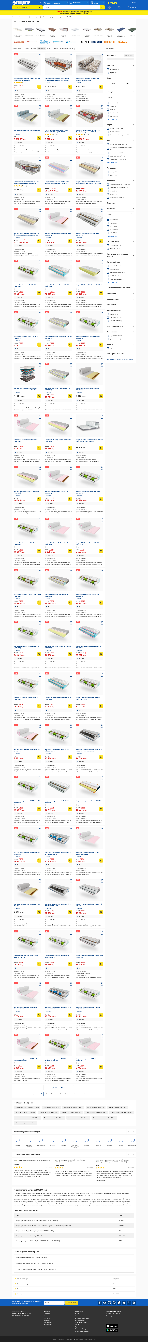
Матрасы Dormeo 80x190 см (117, 1107)
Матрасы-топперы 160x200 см (53, 1118)
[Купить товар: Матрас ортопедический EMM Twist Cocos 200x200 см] (39, 912)
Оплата (77, 1313)
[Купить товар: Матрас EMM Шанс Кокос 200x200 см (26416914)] (101, 241)
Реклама (46, 1327)
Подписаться (72, 1302)
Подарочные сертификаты (83, 1327)
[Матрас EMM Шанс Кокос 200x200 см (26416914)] (89, 219)
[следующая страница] (84, 1094)
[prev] (128, 1132)
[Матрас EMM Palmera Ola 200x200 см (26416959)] (89, 580)
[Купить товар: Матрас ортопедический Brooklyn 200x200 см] (39, 138)
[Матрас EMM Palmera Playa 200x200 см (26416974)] (27, 322)
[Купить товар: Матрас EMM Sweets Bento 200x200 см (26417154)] (39, 448)
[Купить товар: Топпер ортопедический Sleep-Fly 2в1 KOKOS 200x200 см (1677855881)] (70, 138)
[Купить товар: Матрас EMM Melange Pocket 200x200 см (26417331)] (70, 396)
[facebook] (100, 1303)
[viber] (114, 1303)
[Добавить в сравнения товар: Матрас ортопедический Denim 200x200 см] (102, 779)
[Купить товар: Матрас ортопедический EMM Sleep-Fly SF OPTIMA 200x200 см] (70, 860)
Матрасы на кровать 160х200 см (78, 1118)
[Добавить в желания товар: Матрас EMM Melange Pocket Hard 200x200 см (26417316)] (71, 312)
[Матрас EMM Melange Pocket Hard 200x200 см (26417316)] (58, 322)
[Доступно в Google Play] (112, 1330)
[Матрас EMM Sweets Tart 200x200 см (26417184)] (58, 477)
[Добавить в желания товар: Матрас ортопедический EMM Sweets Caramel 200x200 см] (40, 983)
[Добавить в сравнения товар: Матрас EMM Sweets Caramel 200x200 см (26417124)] (102, 521)
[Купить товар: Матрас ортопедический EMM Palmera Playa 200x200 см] (101, 706)
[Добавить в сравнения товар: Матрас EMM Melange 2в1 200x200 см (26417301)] (71, 573)
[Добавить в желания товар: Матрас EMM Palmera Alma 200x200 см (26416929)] (102, 312)
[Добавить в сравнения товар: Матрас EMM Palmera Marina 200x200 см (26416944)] (40, 625)
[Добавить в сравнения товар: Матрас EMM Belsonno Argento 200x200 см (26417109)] (71, 676)
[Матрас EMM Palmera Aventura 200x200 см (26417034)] (27, 580)
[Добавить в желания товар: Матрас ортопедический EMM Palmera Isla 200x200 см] (40, 777)
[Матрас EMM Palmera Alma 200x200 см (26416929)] (89, 322)
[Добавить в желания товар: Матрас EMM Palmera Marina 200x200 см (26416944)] (40, 622)
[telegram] (124, 1303)
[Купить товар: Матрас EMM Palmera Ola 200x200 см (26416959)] (101, 603)
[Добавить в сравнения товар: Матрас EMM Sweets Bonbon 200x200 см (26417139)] (71, 521)
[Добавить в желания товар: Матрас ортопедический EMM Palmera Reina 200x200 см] (40, 931)
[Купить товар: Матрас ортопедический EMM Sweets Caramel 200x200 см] (39, 1015)
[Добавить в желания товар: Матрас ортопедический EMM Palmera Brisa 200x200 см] (71, 725)
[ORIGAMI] (84, 42)
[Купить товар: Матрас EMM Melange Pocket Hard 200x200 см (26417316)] (70, 345)
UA (40, 3)
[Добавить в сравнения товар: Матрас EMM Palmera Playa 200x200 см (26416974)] (40, 315)
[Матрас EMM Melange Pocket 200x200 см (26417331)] (58, 374)
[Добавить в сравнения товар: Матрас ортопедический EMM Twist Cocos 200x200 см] (40, 883)
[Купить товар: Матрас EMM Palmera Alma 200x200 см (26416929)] (101, 345)
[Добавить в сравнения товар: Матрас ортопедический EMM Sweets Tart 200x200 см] (40, 728)
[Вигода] (112, 3)
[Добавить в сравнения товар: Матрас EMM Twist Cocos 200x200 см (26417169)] (102, 367)
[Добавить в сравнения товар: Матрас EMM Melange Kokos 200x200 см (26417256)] (40, 470)
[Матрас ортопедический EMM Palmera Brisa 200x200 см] (58, 735)
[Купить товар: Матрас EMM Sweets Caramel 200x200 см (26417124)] (101, 551)
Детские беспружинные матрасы (121, 1112)
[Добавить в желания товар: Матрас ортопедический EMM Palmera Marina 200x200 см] (102, 983)
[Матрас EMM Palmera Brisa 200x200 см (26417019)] (89, 477)
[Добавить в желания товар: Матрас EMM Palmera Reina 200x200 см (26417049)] (40, 673)
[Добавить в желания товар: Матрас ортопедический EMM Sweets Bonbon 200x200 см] (102, 828)
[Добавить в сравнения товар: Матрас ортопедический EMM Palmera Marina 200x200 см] (102, 986)
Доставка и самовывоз (82, 1318)
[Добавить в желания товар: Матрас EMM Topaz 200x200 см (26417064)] (102, 261)
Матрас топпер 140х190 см (95, 1107)
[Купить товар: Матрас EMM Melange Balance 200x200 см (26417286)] (70, 448)
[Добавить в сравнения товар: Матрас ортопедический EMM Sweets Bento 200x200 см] (102, 1037)
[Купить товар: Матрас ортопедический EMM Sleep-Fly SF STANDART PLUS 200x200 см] (101, 757)
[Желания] (119, 7)
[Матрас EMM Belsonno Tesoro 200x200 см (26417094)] (58, 271)
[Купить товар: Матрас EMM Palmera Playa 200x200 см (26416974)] (39, 345)
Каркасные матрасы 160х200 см (96, 1112)
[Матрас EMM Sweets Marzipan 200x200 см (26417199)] (58, 219)
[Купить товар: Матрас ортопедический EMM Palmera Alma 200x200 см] (70, 964)
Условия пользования (113, 1313)
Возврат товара (79, 1320)
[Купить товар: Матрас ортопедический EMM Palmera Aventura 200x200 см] (70, 1067)
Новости (46, 1316)
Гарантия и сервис (80, 1322)
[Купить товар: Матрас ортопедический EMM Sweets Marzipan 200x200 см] (39, 1067)
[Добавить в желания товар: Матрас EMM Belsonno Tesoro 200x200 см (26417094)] (71, 261)
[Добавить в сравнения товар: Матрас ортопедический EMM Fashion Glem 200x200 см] (102, 934)
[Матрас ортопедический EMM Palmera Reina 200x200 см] (27, 941)
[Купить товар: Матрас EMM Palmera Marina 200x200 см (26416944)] (39, 654)
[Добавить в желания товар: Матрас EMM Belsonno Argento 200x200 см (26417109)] (71, 673)
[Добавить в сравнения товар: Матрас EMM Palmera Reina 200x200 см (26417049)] (40, 676)
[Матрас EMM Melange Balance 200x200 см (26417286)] (58, 425)
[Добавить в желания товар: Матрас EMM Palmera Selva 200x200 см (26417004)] (40, 261)
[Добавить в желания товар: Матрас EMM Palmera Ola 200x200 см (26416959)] (102, 570)
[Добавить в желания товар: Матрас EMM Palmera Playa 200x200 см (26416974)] (40, 312)
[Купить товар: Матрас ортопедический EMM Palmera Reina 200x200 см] (39, 964)
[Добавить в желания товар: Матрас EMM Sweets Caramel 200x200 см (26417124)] (102, 519)
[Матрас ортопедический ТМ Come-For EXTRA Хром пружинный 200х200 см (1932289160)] (58, 64)
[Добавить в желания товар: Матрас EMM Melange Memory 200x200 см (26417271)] (71, 622)
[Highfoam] (71, 42)
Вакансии (47, 1320)
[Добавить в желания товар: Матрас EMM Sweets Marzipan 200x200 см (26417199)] (71, 209)
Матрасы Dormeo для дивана (73, 1107)
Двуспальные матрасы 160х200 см (104, 1118)
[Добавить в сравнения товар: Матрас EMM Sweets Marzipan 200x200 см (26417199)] (71, 212)
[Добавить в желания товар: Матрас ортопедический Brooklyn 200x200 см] (40, 106)
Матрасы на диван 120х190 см (25, 1112)
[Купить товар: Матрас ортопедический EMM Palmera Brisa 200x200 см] (70, 757)
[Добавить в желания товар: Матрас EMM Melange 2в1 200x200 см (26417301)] (71, 570)
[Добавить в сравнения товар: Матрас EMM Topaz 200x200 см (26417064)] (102, 264)
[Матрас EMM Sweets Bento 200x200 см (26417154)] (27, 425)
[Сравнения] (109, 7)
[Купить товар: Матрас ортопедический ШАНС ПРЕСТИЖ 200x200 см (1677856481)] (39, 87)
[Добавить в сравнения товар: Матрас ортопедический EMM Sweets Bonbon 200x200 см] (102, 831)
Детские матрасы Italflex (51, 1107)
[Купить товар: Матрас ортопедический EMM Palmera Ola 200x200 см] (39, 860)
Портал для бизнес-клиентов (115, 1316)
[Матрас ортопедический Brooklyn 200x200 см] (27, 116)
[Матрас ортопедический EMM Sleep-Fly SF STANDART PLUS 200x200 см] (89, 735)
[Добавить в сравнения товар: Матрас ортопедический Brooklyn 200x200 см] (40, 109)
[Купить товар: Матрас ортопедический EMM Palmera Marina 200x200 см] (101, 1015)
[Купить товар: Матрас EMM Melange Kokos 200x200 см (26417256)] (39, 499)
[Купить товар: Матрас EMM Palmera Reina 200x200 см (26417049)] (39, 706)
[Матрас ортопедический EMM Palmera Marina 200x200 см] (89, 993)
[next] (133, 1132)
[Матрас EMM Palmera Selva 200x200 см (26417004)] (27, 271)
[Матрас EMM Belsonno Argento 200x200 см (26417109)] (58, 683)
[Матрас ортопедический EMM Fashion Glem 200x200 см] (89, 941)
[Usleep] (45, 42)
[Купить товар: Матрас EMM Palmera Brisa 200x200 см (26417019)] (101, 499)
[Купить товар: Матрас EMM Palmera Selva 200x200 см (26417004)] (39, 293)
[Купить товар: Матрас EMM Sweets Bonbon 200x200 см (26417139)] (70, 551)
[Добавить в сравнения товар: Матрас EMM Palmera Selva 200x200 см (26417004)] (40, 264)
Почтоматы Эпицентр (82, 1331)
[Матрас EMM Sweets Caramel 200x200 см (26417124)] (89, 529)
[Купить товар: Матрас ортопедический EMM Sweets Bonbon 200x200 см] (101, 860)
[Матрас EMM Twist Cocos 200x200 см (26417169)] (89, 374)
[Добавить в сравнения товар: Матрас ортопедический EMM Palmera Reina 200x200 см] (40, 934)
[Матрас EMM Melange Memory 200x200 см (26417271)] (58, 632)
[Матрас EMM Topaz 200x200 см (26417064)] (89, 271)
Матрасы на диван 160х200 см (71, 1112)
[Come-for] (19, 42)
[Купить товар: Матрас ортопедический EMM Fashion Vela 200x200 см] (101, 912)
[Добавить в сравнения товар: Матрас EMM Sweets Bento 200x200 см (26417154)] (40, 418)
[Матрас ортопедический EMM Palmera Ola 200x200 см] (27, 838)
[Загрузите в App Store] (112, 1326)
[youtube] (105, 1303)
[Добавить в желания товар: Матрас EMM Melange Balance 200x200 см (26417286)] (71, 415)
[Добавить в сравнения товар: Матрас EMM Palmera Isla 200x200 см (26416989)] (40, 521)
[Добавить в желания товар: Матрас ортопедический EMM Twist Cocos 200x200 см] (40, 880)
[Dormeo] (97, 42)
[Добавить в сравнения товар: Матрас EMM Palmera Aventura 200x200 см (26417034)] (40, 573)
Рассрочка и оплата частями (84, 1316)
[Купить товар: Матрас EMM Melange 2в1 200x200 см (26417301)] (70, 603)
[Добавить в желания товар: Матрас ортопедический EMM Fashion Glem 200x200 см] (102, 931)
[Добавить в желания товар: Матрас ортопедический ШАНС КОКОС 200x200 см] (71, 777)
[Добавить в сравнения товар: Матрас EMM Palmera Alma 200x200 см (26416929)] (102, 315)
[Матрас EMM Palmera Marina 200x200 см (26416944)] (27, 632)
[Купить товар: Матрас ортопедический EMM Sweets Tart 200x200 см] (39, 757)
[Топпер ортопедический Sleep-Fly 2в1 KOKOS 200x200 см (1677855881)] (58, 116)
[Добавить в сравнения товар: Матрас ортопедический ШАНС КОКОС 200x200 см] (71, 779)
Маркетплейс (48, 1324)
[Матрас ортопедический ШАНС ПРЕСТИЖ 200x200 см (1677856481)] (27, 64)
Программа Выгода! (81, 1329)
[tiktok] (119, 1303)
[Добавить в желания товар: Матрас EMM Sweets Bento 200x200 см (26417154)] (40, 415)
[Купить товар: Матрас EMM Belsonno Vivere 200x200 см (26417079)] (101, 654)
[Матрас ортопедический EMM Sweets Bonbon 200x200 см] (89, 838)
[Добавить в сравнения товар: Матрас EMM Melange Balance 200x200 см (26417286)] (71, 418)
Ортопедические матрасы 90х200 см (27, 1107)
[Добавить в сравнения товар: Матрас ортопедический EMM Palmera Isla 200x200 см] (40, 779)
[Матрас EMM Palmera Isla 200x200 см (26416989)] (27, 529)
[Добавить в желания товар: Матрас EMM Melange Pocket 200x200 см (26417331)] (71, 364)
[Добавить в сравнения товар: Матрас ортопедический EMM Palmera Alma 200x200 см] (71, 934)
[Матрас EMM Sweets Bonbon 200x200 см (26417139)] (58, 529)
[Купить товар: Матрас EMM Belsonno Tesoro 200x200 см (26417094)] (70, 293)
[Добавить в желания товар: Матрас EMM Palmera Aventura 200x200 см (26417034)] (40, 570)
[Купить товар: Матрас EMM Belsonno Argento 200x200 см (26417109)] (70, 706)
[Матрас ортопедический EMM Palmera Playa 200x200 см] (89, 683)
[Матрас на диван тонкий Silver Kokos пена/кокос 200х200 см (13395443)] (89, 425)
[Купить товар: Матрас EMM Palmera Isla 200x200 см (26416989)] (39, 551)
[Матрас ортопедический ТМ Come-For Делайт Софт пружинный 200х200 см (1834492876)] (89, 116)
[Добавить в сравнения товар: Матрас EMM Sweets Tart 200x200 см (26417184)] (71, 470)
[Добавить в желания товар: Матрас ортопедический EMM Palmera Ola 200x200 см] (40, 828)
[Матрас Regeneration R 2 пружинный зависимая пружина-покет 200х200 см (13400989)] (27, 374)
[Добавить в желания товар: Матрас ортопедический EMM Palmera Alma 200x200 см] (71, 931)
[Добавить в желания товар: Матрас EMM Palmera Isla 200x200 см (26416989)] (40, 519)
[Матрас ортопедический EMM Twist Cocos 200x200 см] (27, 890)
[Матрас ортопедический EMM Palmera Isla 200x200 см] (27, 787)
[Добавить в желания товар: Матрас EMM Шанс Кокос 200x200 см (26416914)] (102, 209)
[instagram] (109, 1303)
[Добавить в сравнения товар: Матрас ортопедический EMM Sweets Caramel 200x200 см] (40, 986)
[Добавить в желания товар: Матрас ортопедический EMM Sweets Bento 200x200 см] (102, 1035)
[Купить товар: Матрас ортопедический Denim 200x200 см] (101, 809)
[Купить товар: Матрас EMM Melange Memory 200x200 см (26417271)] (70, 654)
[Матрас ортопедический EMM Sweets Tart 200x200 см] (27, 735)
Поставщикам (48, 1322)
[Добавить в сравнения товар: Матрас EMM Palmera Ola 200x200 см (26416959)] (102, 573)
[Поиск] (102, 7)
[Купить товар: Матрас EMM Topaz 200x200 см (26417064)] (101, 293)
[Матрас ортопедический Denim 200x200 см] (89, 787)
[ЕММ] (32, 42)
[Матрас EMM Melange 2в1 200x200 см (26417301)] (58, 580)
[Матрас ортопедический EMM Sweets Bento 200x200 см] (89, 1045)
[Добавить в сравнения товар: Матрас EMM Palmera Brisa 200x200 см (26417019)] (102, 470)
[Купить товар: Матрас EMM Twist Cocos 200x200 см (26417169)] (101, 396)
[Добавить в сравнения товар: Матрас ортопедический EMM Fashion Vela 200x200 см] (102, 883)
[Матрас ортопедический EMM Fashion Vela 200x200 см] (89, 890)
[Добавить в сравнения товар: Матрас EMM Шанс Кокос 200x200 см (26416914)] (102, 212)
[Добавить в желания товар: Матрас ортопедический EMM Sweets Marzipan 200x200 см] (40, 1035)
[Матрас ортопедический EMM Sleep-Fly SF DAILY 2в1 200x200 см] (58, 993)
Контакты (47, 1318)
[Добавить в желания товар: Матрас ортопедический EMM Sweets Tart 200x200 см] (40, 725)
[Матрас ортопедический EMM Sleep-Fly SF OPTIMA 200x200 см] (58, 838)
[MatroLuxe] (58, 42)
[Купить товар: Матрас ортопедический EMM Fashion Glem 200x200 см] (101, 964)
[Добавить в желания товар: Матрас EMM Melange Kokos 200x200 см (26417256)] (40, 467)
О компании (47, 1313)
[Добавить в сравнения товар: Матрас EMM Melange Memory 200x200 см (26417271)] (71, 625)
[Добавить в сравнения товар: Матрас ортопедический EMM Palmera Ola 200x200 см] (40, 831)
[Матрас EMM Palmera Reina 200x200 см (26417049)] (27, 683)
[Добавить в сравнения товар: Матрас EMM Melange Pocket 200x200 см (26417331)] (71, 367)
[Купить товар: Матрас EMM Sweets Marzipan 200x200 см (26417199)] (70, 241)
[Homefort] (122, 42)
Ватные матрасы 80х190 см (48, 1112)
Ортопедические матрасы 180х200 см (27, 1118)
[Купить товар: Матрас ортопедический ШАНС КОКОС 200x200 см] (70, 809)
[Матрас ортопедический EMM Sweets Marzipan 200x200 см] (27, 1045)
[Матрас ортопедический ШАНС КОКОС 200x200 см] (58, 787)
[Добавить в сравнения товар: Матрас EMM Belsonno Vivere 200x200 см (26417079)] (102, 625)
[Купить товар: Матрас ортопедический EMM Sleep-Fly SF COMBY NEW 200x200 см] (70, 912)
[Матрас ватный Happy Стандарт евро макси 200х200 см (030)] (89, 64)
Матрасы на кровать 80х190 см (25, 1123)
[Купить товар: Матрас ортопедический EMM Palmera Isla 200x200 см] (39, 809)
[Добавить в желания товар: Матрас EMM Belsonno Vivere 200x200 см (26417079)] (102, 622)
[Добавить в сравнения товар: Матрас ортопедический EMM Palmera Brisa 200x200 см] (71, 728)
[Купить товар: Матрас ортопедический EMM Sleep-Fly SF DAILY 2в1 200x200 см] (70, 1015)
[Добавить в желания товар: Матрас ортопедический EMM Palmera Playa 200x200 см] (102, 673)
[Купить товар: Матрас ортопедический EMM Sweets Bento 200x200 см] (101, 1067)
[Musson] (109, 42)
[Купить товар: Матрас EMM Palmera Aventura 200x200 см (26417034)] (39, 603)
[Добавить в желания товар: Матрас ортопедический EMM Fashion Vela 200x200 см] (102, 880)
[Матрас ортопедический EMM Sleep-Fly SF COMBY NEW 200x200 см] (58, 890)
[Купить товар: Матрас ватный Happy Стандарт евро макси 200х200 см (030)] (101, 87)
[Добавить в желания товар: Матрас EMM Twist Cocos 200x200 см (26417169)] (102, 364)
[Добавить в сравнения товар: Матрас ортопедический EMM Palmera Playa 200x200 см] (102, 676)
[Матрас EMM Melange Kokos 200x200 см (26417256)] (27, 477)
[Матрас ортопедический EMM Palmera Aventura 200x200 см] (58, 1045)
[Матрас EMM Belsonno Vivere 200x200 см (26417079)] (89, 632)
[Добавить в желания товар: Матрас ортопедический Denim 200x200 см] (102, 777)
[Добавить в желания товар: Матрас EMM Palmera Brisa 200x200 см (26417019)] (102, 467)
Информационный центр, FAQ (21, 1313)
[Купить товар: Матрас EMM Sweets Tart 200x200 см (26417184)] (70, 499)
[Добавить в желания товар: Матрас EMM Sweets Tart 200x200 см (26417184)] (71, 467)
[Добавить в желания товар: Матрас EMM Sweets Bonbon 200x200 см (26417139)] (71, 519)
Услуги (77, 1324)
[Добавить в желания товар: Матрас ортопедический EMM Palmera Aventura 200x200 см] (71, 1035)
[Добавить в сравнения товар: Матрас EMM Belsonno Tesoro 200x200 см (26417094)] (71, 264)
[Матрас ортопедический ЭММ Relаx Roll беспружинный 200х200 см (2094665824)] (27, 219)
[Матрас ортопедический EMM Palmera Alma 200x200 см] (58, 941)
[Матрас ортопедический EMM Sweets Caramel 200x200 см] (27, 993)
